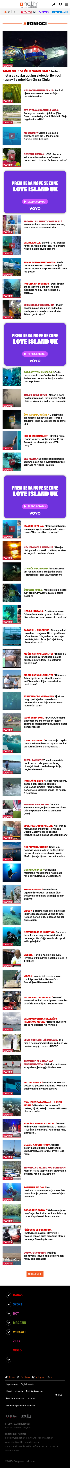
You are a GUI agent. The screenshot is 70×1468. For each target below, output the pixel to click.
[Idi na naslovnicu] (29, 8)
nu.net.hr (53, 1446)
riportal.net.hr (32, 1442)
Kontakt (32, 1398)
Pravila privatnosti (15, 1398)
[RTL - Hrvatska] (11, 1416)
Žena (16, 1341)
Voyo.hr (27, 1427)
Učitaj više (35, 1274)
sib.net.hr (31, 1437)
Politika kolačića (34, 1391)
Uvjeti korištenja (14, 1391)
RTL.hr (8, 1427)
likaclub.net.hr (12, 1450)
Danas (18, 1295)
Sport (17, 1304)
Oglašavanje (27, 1384)
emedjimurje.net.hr (15, 1437)
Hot (16, 1313)
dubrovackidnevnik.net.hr (18, 1446)
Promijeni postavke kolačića (20, 1405)
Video (17, 1350)
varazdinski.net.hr (14, 1442)
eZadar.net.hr (40, 1446)
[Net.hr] (26, 1416)
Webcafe (19, 1331)
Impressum (12, 1384)
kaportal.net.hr (45, 1437)
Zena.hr (18, 1427)
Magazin (19, 1322)
